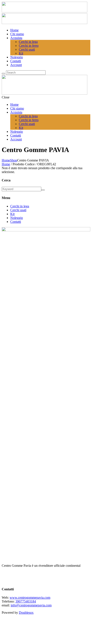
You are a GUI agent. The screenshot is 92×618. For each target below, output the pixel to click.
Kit (12, 214)
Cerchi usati (18, 210)
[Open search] (3, 73)
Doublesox (26, 612)
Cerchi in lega (19, 206)
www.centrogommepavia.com (30, 597)
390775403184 (25, 601)
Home (6, 160)
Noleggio (16, 218)
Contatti (15, 221)
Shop (13, 160)
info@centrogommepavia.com (31, 605)
